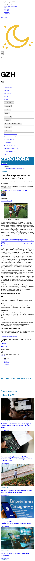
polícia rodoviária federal (10, 6)
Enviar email (4, 201)
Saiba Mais (3, 355)
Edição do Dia (7, 93)
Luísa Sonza (7, 13)
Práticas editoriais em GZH (11, 148)
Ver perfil (9, 201)
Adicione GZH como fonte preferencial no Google (16, 190)
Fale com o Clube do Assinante (12, 136)
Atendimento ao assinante (10, 134)
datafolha (6, 9)
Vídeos (6, 99)
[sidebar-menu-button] (2, 52)
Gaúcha (6, 96)
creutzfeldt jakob (8, 10)
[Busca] (2, 54)
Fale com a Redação (9, 139)
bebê (5, 7)
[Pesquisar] (2, 82)
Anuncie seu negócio (9, 145)
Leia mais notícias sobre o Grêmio (9, 336)
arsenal (5, 15)
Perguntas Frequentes (9, 151)
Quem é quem (7, 142)
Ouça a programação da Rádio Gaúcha (14, 168)
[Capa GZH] (17, 61)
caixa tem (6, 12)
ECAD (6, 154)
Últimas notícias (8, 87)
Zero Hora (6, 90)
